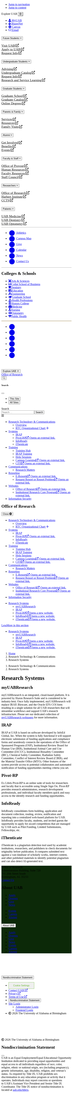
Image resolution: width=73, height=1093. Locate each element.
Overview (21, 424)
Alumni (7, 135)
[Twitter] (12, 332)
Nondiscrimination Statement (17, 977)
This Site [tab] (14, 398)
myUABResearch (26, 606)
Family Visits (10, 127)
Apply (12, 895)
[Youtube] (12, 343)
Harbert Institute (12, 197)
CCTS (6, 200)
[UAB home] (36, 367)
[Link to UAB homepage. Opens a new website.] (32, 961)
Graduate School (12, 96)
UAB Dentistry (11, 220)
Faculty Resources (13, 173)
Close (6, 514)
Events (6, 150)
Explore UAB (10, 371)
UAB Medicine (11, 216)
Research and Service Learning (21, 80)
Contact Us (7, 880)
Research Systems (19, 603)
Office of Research (13, 193)
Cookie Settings (21, 985)
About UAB (8, 925)
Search (5, 408)
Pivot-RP (34, 612)
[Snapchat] (12, 349)
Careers (13, 914)
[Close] (20, 14)
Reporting (14, 473)
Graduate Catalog (12, 100)
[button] (36, 625)
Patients (7, 209)
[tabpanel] (36, 410)
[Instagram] (12, 338)
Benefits (6, 146)
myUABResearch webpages (17, 717)
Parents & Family (12, 111)
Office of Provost (12, 166)
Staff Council (10, 177)
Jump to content (17, 7)
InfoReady (35, 616)
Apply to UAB (10, 49)
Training (13, 447)
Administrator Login (27, 1006)
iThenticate (35, 619)
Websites (13, 485)
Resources (8, 123)
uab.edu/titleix (21, 1089)
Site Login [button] (14, 1003)
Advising (7, 69)
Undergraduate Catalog (16, 73)
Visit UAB (8, 46)
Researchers (9, 185)
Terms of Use (18, 996)
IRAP (19, 609)
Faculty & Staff (11, 158)
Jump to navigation (19, 4)
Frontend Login (24, 1010)
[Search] (4, 378)
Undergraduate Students (15, 61)
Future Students (11, 38)
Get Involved (9, 142)
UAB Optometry (12, 224)
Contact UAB (18, 990)
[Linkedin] (12, 355)
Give (11, 901)
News (12, 904)
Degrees (13, 898)
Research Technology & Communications (32, 421)
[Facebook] (12, 326)
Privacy (15, 993)
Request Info (9, 53)
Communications (18, 466)
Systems (13, 431)
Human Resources (13, 170)
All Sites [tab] (14, 402)
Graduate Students (13, 88)
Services (6, 119)
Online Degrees (11, 103)
